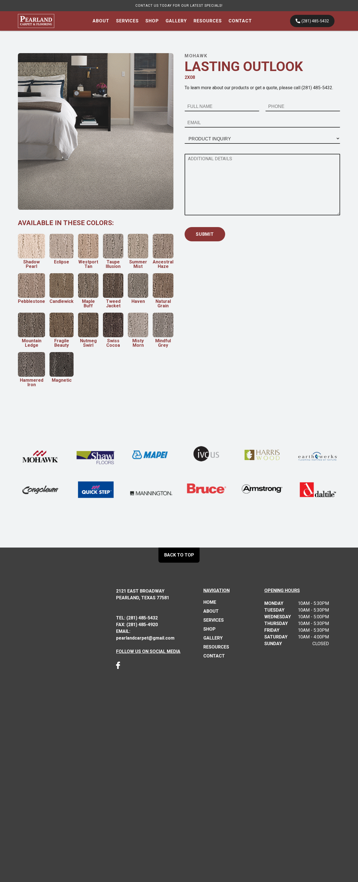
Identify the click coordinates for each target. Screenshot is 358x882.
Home (209, 602)
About (101, 20)
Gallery (176, 20)
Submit (205, 234)
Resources (208, 20)
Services (127, 20)
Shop (152, 20)
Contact (240, 20)
